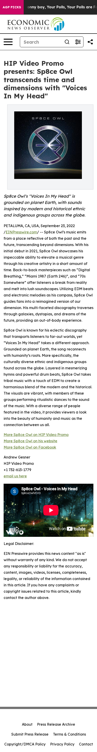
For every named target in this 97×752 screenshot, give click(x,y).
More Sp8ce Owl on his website (30, 441)
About (27, 724)
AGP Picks (12, 7)
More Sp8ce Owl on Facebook (30, 447)
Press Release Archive (56, 724)
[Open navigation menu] (8, 41)
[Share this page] (90, 41)
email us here (15, 476)
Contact (86, 744)
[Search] (67, 42)
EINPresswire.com (21, 232)
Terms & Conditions (69, 734)
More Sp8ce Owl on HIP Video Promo (36, 434)
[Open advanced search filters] (77, 42)
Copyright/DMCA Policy (25, 744)
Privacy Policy (62, 744)
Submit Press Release (29, 734)
